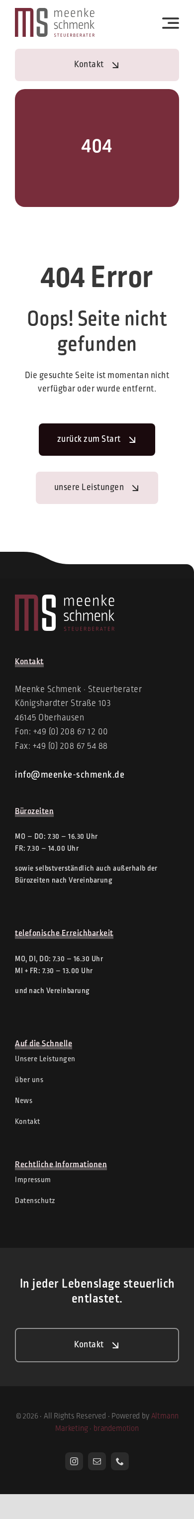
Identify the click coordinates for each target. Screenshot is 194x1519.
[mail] (97, 1461)
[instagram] (74, 1461)
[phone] (120, 1461)
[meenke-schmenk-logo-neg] (64, 599)
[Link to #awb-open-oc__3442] (171, 22)
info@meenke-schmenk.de (69, 775)
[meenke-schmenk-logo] (55, 12)
